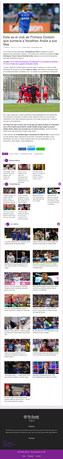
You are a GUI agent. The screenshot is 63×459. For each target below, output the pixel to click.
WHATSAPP (41, 149)
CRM (4, 441)
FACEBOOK (23, 149)
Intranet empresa (7, 442)
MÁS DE (5, 153)
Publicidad (30, 456)
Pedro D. (7, 47)
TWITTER (32, 149)
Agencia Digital (7, 446)
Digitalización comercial (9, 444)
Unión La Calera (13, 153)
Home (23, 456)
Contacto (38, 456)
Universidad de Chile (36, 47)
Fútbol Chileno (26, 47)
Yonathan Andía (38, 153)
